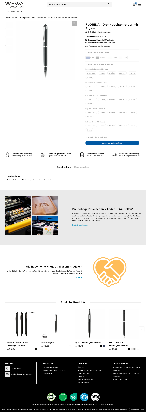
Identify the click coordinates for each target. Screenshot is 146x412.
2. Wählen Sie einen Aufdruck (99, 65)
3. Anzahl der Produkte (96, 137)
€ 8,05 (11, 349)
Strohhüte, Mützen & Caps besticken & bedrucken (126, 368)
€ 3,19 (45, 346)
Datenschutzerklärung (85, 379)
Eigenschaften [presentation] (81, 167)
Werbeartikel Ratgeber (51, 367)
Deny (142, 409)
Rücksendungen (83, 382)
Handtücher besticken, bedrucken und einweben (126, 374)
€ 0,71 (79, 346)
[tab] (64, 167)
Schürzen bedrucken (120, 379)
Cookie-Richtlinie (84, 373)
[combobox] (76, 4)
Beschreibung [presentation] (64, 167)
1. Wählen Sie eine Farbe (97, 53)
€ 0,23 (113, 349)
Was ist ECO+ (48, 373)
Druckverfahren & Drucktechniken (54, 370)
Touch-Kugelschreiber (38, 18)
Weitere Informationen (121, 409)
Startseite (8, 18)
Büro (15, 18)
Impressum (81, 376)
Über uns (81, 367)
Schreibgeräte (24, 18)
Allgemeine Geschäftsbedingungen (90, 370)
